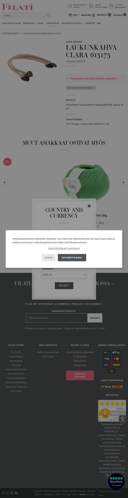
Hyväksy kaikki (72, 257)
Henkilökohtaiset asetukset (64, 248)
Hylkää (48, 257)
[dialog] (64, 249)
